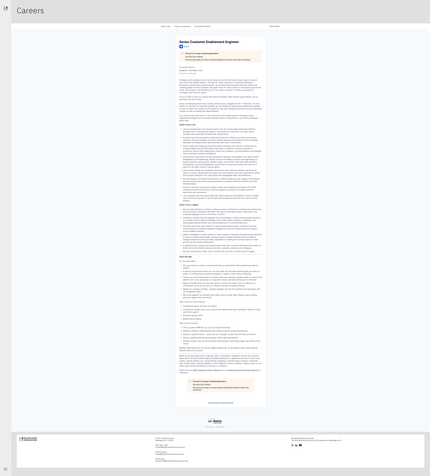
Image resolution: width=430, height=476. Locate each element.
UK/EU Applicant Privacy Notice (206, 370)
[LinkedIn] (296, 445)
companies (182, 26)
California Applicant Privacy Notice (242, 370)
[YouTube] (300, 445)
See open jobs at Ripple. (194, 56)
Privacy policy (209, 427)
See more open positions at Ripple (220, 403)
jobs (166, 26)
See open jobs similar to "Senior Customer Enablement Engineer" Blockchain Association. (218, 59)
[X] (292, 445)
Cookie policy (220, 427)
